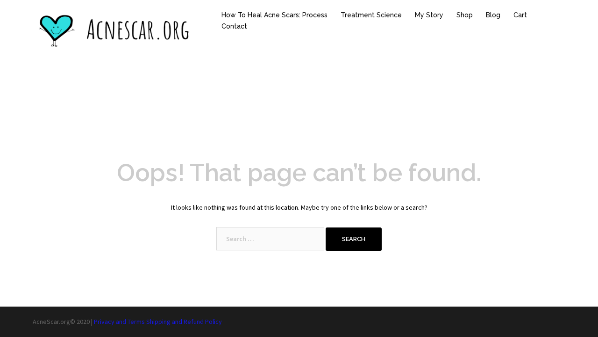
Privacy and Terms (119, 321)
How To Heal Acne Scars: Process (274, 15)
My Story (429, 15)
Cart (520, 15)
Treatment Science (371, 15)
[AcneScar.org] (117, 30)
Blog (493, 15)
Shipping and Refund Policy (184, 321)
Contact (234, 26)
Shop (464, 15)
